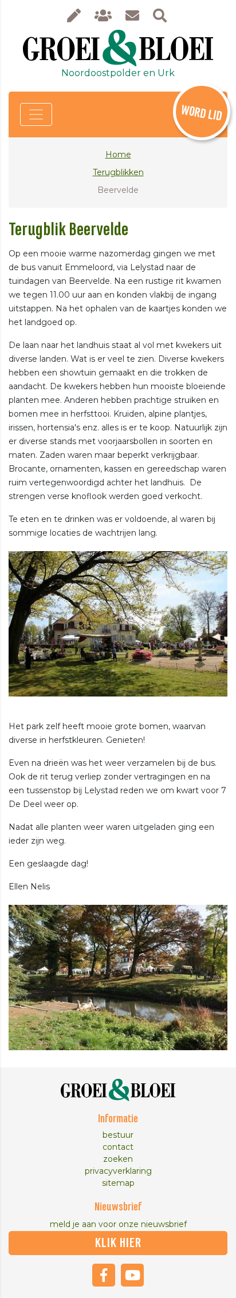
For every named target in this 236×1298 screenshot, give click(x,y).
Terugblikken (118, 172)
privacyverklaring (118, 1171)
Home (118, 154)
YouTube (132, 1275)
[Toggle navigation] (36, 114)
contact (118, 1147)
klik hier (118, 1243)
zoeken (118, 1159)
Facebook (103, 1275)
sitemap (118, 1183)
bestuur (118, 1135)
